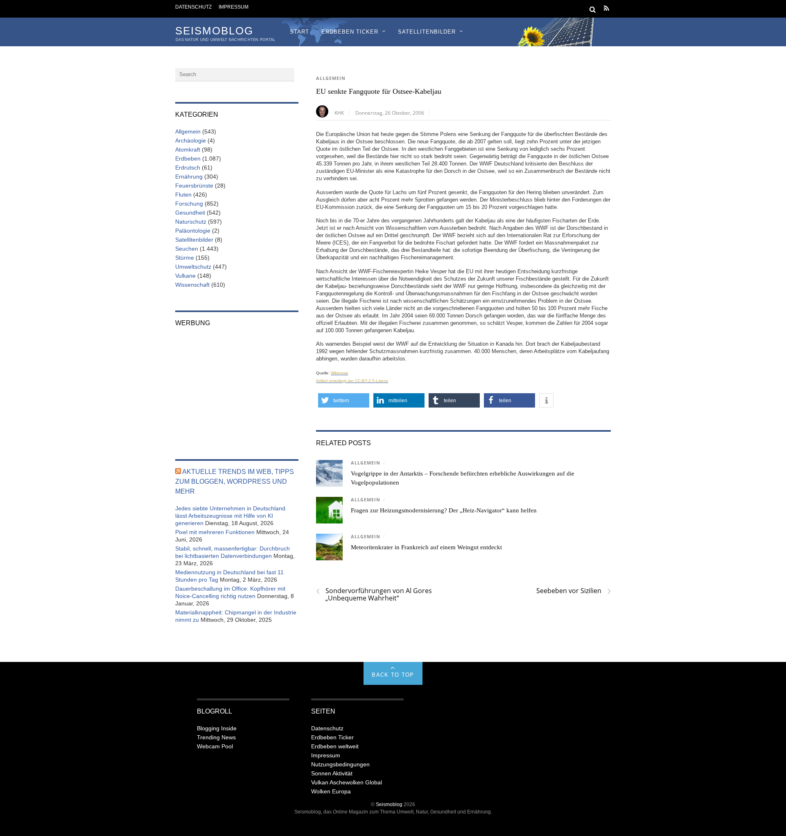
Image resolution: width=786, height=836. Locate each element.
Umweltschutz (193, 266)
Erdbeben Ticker (349, 32)
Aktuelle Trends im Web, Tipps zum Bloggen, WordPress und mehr (234, 481)
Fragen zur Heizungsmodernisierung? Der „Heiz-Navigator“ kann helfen (444, 510)
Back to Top (393, 675)
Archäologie (190, 140)
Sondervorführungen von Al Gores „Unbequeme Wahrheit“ (374, 594)
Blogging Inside (217, 728)
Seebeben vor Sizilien (573, 590)
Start (299, 32)
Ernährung (189, 176)
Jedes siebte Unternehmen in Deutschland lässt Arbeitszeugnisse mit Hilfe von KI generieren (230, 515)
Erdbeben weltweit (335, 746)
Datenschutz (193, 6)
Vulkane (185, 275)
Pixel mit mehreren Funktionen (215, 532)
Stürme (184, 257)
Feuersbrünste (194, 185)
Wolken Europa (331, 791)
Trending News (216, 737)
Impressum (233, 6)
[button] (343, 400)
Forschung (189, 203)
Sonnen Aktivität (331, 773)
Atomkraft (187, 149)
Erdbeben (188, 158)
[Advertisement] (236, 387)
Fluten (183, 194)
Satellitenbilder (427, 32)
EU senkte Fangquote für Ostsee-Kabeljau (378, 91)
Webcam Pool (215, 746)
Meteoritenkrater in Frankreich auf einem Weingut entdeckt (426, 547)
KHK (339, 112)
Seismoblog (389, 804)
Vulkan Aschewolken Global (346, 782)
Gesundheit (190, 212)
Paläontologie (192, 230)
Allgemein (331, 78)
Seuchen (186, 248)
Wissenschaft (192, 284)
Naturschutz (190, 221)
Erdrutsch (187, 167)
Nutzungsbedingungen (340, 764)
